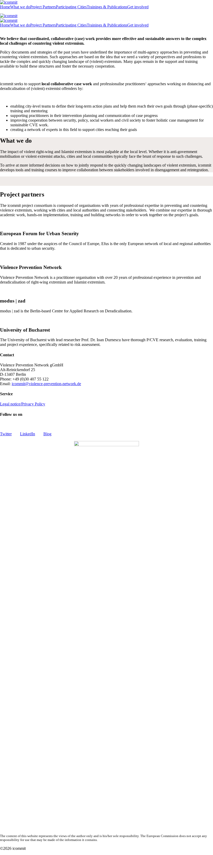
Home (5, 7)
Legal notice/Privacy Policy (22, 404)
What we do (20, 7)
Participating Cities (71, 7)
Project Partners (43, 7)
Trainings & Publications (107, 7)
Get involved (138, 7)
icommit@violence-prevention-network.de (46, 384)
